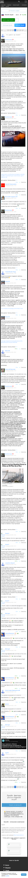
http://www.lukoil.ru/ (19, 835)
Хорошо (24, 874)
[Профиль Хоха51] (3, 534)
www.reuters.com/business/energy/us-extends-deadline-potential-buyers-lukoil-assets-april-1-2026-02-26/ (13, 176)
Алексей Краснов (10, 369)
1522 (18, 30)
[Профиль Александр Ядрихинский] (3, 691)
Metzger (7, 613)
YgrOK (7, 752)
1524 (22, 30)
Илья (6, 281)
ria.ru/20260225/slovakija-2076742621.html (12, 308)
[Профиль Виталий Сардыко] (3, 198)
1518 (8, 30)
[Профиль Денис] (3, 705)
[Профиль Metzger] (3, 614)
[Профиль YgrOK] (3, 754)
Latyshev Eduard (10, 563)
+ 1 (15, 349)
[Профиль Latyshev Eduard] (3, 564)
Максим (7, 350)
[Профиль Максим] (3, 352)
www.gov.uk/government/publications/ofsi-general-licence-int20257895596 (12, 341)
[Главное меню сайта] (2, 1)
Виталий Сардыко (10, 196)
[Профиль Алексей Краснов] (3, 370)
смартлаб (3, 5)
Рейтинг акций (19, 25)
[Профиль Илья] (3, 282)
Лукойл (7, 6)
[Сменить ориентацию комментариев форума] (17, 20)
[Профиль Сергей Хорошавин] (3, 185)
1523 (20, 30)
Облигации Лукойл (7, 25)
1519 (10, 30)
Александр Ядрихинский (12, 690)
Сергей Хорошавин (10, 184)
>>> (16, 113)
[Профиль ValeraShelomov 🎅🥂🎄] (3, 634)
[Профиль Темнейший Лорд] (3, 273)
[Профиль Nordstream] (3, 41)
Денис (7, 704)
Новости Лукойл (14, 860)
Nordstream (8, 39)
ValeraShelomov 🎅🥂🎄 (12, 633)
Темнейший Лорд (10, 271)
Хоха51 (7, 533)
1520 (13, 30)
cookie (7, 875)
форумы (9, 5)
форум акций (16, 5)
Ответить (23, 115)
